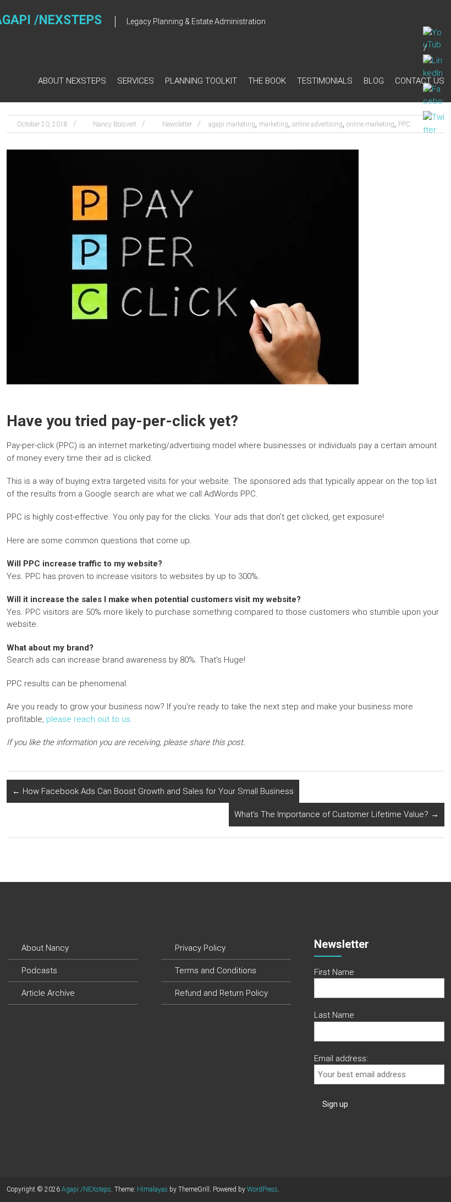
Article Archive (48, 993)
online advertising (317, 124)
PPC (404, 124)
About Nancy (45, 948)
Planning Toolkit (201, 81)
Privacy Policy (200, 948)
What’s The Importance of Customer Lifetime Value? (336, 814)
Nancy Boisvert (114, 124)
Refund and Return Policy (221, 993)
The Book (267, 81)
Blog (374, 81)
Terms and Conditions (215, 970)
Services (135, 81)
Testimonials (325, 81)
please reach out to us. (89, 719)
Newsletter (177, 124)
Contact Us (419, 81)
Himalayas (152, 1189)
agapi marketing (231, 124)
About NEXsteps (72, 81)
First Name (334, 972)
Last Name (334, 1015)
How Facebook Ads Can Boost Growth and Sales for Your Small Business (153, 791)
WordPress (262, 1189)
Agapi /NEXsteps (86, 1189)
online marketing (370, 124)
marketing (273, 124)
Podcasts (39, 970)
